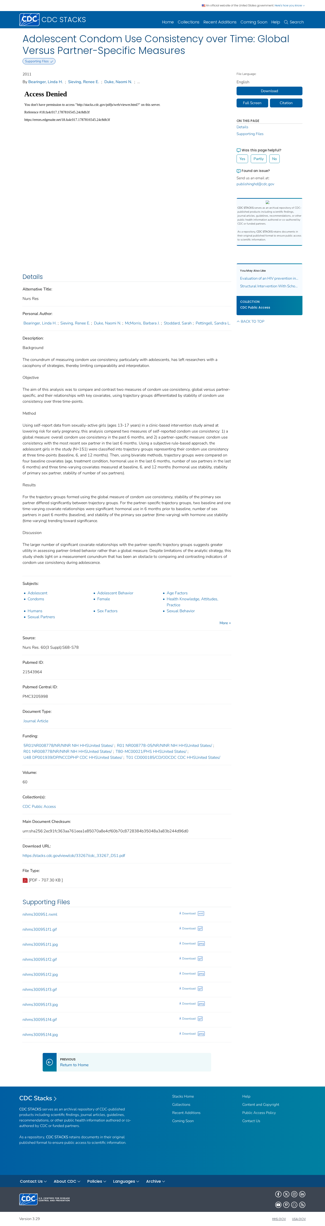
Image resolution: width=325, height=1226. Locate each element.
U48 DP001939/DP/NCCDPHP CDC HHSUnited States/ (72, 757)
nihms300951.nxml (40, 914)
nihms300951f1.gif (40, 929)
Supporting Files (250, 133)
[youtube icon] (278, 1204)
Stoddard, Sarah (178, 323)
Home (168, 22)
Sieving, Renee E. (83, 81)
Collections (188, 22)
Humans (35, 611)
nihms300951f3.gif (40, 989)
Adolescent (37, 593)
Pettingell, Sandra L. (213, 323)
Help (275, 22)
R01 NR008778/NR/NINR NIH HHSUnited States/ (67, 751)
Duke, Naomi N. (118, 81)
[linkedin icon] (302, 1194)
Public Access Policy (259, 1112)
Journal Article (35, 721)
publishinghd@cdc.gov (255, 184)
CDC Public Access (39, 806)
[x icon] (286, 1194)
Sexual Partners (41, 617)
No (274, 158)
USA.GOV (299, 1219)
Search (297, 22)
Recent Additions (220, 22)
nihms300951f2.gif (40, 959)
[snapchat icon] (294, 1204)
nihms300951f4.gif (40, 1019)
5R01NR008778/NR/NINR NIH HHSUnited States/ (68, 745)
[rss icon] (302, 1204)
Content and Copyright (260, 1104)
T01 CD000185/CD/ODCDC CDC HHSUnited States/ (173, 757)
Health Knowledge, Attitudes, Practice (192, 602)
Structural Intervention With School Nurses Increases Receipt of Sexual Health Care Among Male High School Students (269, 286)
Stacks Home (183, 1096)
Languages (124, 1181)
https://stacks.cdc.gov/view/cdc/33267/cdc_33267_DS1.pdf (74, 855)
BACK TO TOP (252, 321)
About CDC (65, 1181)
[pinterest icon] (286, 1204)
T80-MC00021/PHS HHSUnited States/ (151, 751)
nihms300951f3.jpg (40, 1004)
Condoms (36, 599)
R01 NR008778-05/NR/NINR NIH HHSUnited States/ (164, 745)
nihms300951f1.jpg (40, 944)
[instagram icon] (294, 1194)
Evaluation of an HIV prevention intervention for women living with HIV (269, 278)
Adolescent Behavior (115, 593)
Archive (153, 1181)
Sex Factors (107, 611)
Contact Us (251, 1120)
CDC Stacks (35, 1098)
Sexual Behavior (181, 611)
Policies (94, 1181)
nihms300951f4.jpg (40, 1034)
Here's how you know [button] (289, 5)
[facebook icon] (278, 1194)
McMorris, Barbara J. (142, 323)
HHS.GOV (279, 1219)
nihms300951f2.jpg (40, 974)
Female (103, 599)
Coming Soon (254, 22)
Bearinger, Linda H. (45, 81)
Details (242, 127)
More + (225, 622)
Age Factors (177, 593)
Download (188, 913)
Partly (259, 158)
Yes (242, 158)
